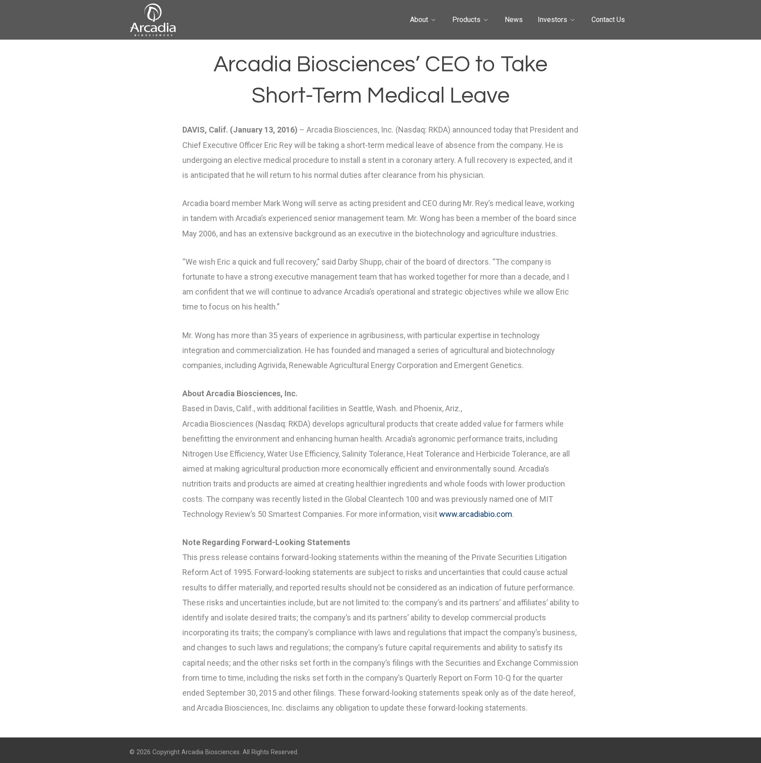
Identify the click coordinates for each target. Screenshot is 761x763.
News (514, 19)
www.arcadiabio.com (475, 514)
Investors (552, 19)
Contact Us (608, 19)
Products (466, 19)
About (419, 19)
